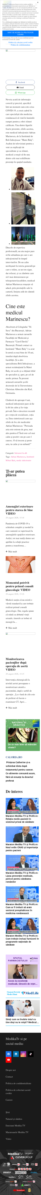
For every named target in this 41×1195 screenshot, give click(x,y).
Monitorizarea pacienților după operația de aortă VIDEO (17, 664)
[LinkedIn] (16, 1054)
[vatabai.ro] (29, 1190)
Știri (8, 1112)
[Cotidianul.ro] (20, 1172)
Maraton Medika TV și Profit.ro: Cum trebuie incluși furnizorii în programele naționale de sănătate (22, 940)
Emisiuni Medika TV (15, 1125)
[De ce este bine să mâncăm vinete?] (23, 735)
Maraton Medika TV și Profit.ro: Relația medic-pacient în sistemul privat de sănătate (22, 819)
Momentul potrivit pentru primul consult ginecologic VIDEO (19, 586)
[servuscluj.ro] (19, 1190)
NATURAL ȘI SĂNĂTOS (19, 723)
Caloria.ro (14, 757)
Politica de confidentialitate (18, 1083)
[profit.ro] (7, 1173)
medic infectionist (23, 460)
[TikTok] (31, 1054)
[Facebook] (8, 1054)
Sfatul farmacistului (18, 959)
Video (8, 1138)
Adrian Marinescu (18, 456)
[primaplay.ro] (34, 1164)
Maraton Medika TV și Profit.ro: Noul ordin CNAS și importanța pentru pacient (22, 847)
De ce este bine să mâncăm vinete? (22, 746)
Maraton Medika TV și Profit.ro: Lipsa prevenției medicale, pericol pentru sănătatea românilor (22, 877)
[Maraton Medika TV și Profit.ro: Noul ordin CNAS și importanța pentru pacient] (22, 834)
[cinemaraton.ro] (20, 1177)
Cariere (9, 1099)
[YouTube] (8, 1060)
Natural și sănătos (14, 1118)
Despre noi (11, 1070)
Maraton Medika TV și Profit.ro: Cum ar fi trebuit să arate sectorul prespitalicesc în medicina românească (22, 909)
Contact (9, 1076)
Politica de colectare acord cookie (21, 42)
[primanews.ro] (26, 1164)
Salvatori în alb (20, 453)
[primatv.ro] (4, 1164)
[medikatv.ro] (12, 1177)
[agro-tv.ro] (26, 1185)
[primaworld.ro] (14, 1185)
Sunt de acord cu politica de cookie (20, 33)
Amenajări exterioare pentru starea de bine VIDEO (19, 510)
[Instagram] (23, 1054)
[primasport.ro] (21, 1169)
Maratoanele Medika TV (17, 1132)
